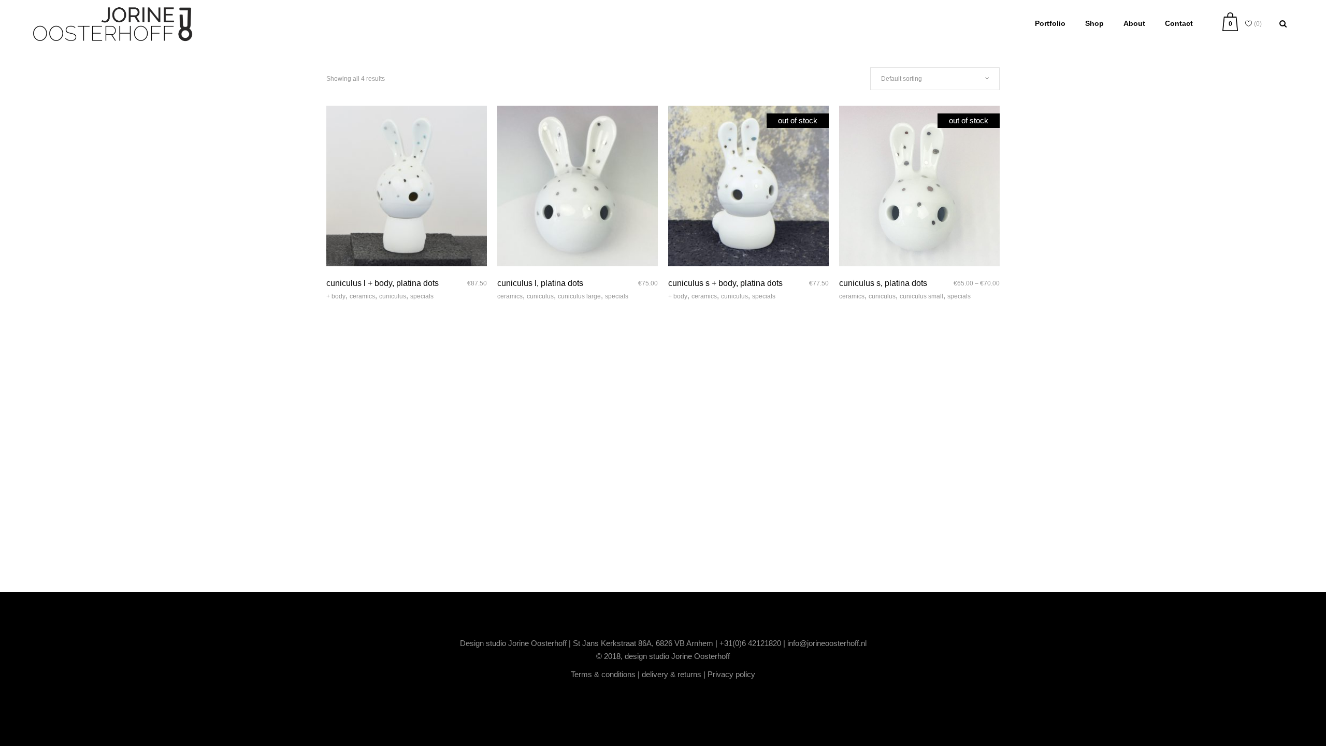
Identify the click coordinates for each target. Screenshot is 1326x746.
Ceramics (362, 296)
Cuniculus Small (921, 296)
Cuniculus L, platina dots (540, 283)
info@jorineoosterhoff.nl (827, 643)
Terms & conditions (603, 674)
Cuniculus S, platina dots (883, 283)
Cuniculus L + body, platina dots (382, 283)
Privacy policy (731, 674)
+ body (335, 296)
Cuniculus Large (579, 296)
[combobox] (935, 78)
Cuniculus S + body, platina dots (725, 283)
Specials (422, 296)
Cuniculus (392, 296)
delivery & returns (671, 674)
